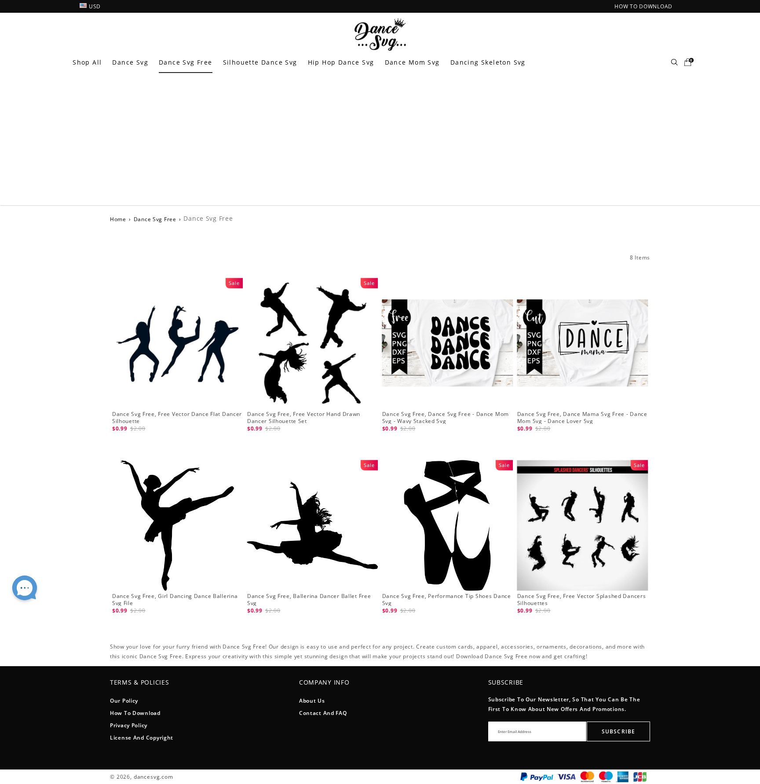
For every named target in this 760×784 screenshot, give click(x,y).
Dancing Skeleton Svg (488, 62)
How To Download (135, 713)
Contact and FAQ (323, 713)
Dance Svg (130, 62)
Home (118, 219)
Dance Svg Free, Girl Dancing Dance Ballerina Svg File (175, 599)
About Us (312, 700)
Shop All (87, 62)
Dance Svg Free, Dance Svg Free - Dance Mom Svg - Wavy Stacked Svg (445, 417)
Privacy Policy (128, 725)
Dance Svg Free (185, 62)
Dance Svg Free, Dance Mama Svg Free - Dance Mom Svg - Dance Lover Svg (582, 417)
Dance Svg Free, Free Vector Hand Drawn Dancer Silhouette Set (303, 417)
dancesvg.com (153, 776)
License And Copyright (141, 737)
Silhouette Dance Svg (260, 62)
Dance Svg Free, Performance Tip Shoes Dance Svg (446, 599)
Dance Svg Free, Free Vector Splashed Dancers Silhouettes (581, 599)
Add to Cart (177, 441)
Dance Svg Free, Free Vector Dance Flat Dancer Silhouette (177, 417)
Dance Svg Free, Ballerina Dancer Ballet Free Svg (309, 599)
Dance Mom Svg (412, 62)
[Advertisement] (380, 139)
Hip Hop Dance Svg (341, 62)
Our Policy (124, 700)
